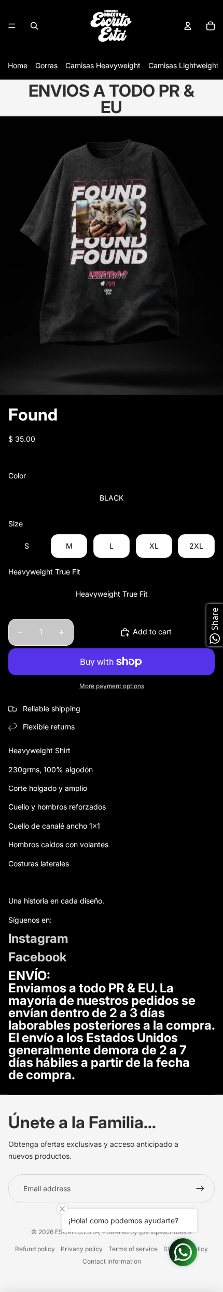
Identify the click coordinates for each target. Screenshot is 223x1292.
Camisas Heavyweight (103, 65)
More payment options (111, 686)
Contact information (111, 1261)
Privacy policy (82, 1249)
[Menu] (12, 26)
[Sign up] (200, 1188)
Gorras (46, 65)
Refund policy (35, 1249)
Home (17, 65)
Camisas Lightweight (183, 65)
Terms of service (133, 1249)
